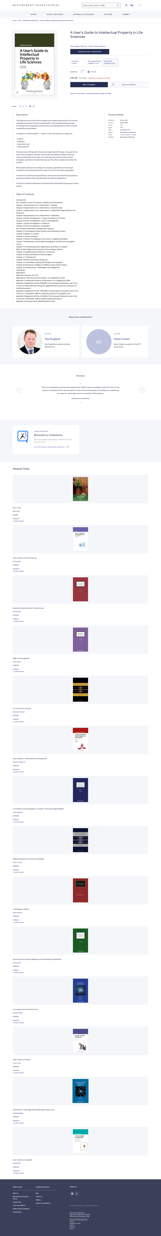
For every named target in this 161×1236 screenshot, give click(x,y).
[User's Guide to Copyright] (80, 1141)
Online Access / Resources (89, 52)
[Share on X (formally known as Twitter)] (23, 106)
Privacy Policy (17, 1202)
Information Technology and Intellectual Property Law (33, 1110)
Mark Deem (16, 511)
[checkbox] (78, 63)
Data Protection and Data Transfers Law (28, 608)
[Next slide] (142, 390)
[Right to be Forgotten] (80, 640)
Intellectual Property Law (30, 20)
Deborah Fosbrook (19, 712)
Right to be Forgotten (21, 658)
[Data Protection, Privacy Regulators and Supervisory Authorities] (80, 941)
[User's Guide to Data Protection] (80, 539)
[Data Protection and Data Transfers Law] (80, 589)
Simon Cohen (122, 338)
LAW (19, 20)
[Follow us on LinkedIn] (72, 1194)
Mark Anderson (17, 913)
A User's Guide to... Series (128, 135)
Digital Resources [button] (55, 14)
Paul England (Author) (78, 46)
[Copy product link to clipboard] (33, 106)
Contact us (39, 1196)
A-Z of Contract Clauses (22, 708)
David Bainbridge (18, 1113)
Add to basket (89, 85)
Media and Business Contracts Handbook (28, 859)
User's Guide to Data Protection (25, 558)
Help (37, 1193)
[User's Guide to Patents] (80, 1041)
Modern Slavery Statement (21, 1209)
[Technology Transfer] (80, 890)
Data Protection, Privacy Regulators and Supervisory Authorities (37, 959)
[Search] (118, 5)
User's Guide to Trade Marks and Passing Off (30, 758)
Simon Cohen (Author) (96, 46)
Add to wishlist (129, 85)
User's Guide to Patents (22, 1060)
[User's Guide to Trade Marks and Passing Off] (80, 740)
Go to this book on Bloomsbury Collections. (49, 447)
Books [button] (34, 14)
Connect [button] (126, 14)
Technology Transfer (21, 909)
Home (15, 20)
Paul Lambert (17, 561)
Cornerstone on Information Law (25, 1009)
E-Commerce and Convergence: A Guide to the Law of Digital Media (38, 809)
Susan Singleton (18, 812)
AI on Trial (17, 508)
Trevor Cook (17, 1063)
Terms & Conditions (19, 1205)
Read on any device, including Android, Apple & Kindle (90, 93)
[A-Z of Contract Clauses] (80, 690)
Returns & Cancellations (43, 1203)
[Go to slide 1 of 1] (80, 409)
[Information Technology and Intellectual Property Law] (81, 1091)
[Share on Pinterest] (26, 106)
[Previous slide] (19, 390)
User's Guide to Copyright (22, 1160)
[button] (131, 5)
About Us (16, 1193)
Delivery (38, 1200)
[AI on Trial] (80, 489)
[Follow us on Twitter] (77, 1194)
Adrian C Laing (17, 862)
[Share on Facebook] (20, 106)
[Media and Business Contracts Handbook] (80, 840)
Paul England (52, 338)
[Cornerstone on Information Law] (80, 991)
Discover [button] (108, 14)
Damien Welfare (18, 1013)
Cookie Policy (17, 1212)
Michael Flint (16, 1163)
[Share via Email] (30, 106)
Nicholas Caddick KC (19, 762)
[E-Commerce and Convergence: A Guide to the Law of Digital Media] (80, 790)
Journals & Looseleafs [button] (83, 14)
